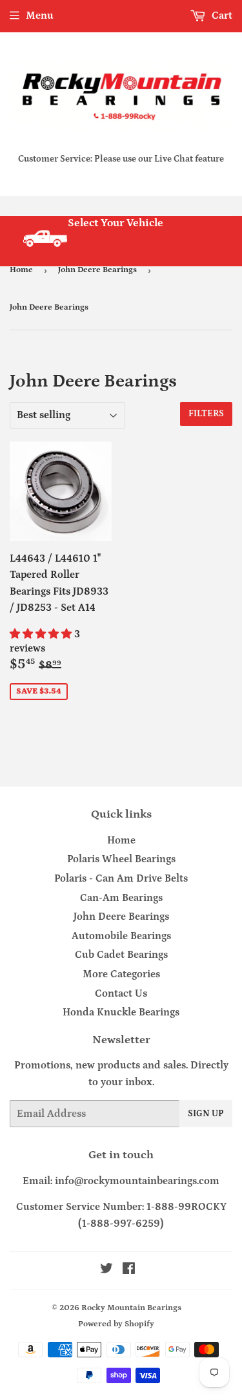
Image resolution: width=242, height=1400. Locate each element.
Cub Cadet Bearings (121, 954)
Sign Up (206, 1113)
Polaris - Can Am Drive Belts (121, 878)
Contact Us (121, 993)
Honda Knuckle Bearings (121, 1012)
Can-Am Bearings (121, 898)
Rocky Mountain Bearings (131, 1308)
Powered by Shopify (116, 1324)
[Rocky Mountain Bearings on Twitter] (106, 1270)
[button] (42, 634)
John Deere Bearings (97, 270)
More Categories (121, 974)
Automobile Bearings (121, 936)
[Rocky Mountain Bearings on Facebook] (129, 1270)
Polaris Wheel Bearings (121, 859)
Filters (206, 413)
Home (21, 270)
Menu (40, 15)
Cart (220, 15)
